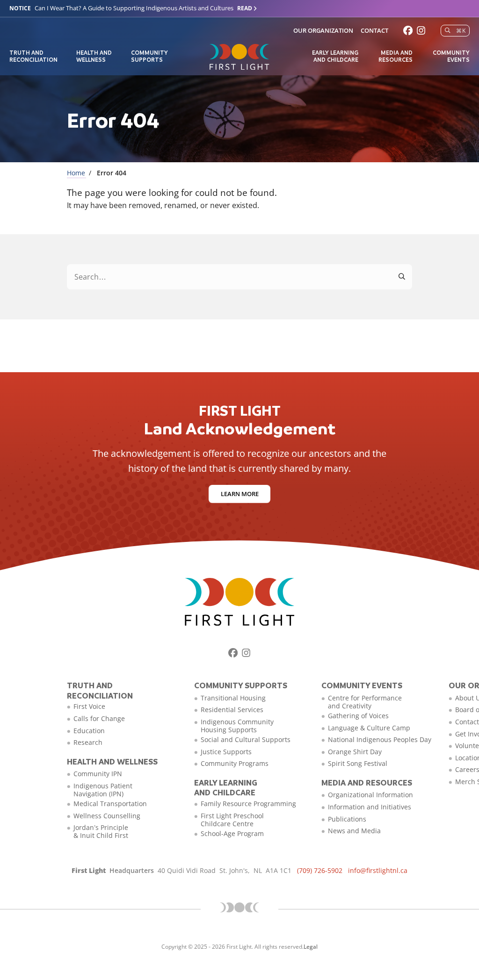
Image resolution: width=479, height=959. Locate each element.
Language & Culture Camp (369, 727)
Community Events (451, 56)
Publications (347, 819)
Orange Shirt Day (355, 751)
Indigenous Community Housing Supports (237, 725)
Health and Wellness (94, 56)
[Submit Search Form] (402, 276)
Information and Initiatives (369, 806)
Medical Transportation (110, 803)
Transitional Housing (233, 697)
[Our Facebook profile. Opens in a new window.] (408, 30)
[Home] (239, 57)
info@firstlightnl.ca (377, 870)
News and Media (354, 830)
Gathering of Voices (358, 715)
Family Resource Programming (248, 803)
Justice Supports (226, 751)
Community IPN (97, 773)
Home (76, 172)
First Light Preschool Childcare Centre (232, 819)
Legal (311, 947)
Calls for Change (99, 718)
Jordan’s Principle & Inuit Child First (100, 831)
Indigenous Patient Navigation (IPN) (102, 789)
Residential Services (232, 709)
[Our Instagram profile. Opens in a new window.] (421, 30)
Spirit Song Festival (357, 763)
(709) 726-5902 (319, 870)
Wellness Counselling (106, 815)
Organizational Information (370, 794)
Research (87, 742)
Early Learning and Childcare (335, 56)
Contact (374, 30)
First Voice (89, 706)
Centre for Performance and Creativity (365, 701)
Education (89, 730)
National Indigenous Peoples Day (379, 739)
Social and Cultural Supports (245, 739)
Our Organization (323, 30)
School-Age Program (232, 833)
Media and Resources (395, 56)
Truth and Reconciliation (33, 56)
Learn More (240, 494)
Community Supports (149, 56)
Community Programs (235, 763)
